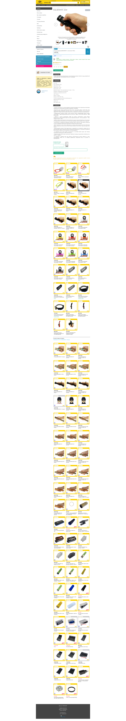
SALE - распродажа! (40, 66)
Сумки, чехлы (39, 45)
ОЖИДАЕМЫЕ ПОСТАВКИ (45, 72)
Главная (38, 5)
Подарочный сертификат (70, 5)
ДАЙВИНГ (38, 8)
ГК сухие (38, 19)
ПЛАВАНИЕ (39, 61)
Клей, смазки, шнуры (41, 30)
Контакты (43, 5)
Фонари (68, 339)
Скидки (77, 5)
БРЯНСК (46, 2)
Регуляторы (39, 40)
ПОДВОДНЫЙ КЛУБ (45, 90)
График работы (48, 5)
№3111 (56, 48)
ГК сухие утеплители (41, 21)
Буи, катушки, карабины (41, 15)
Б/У (37, 63)
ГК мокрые (39, 17)
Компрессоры (39, 32)
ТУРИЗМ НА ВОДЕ (40, 58)
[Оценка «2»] (56, 67)
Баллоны (38, 10)
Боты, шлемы (39, 12)
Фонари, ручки (40, 47)
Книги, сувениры (40, 53)
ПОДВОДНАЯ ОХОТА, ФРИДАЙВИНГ (43, 56)
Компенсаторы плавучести (42, 34)
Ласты (38, 36)
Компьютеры (39, 25)
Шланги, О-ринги (40, 49)
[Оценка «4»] (60, 67)
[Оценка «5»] (62, 67)
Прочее (38, 51)
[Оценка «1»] (54, 67)
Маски (38, 38)
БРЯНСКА (43, 92)
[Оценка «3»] (58, 67)
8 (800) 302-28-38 (63, 708)
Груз (38, 23)
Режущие (38, 42)
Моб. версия (87, 5)
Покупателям (82, 5)
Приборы (39, 27)
